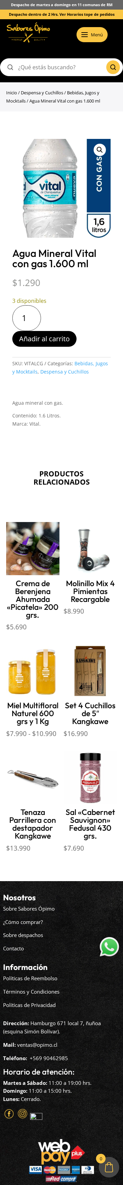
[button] (100, 150)
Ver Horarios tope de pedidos (86, 14)
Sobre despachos (23, 935)
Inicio (11, 93)
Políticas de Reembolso (30, 978)
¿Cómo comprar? (23, 922)
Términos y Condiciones (31, 991)
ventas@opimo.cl (37, 1044)
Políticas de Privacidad (29, 1005)
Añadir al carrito (44, 338)
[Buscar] (113, 67)
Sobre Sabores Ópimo (29, 908)
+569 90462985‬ (49, 1058)
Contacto (13, 948)
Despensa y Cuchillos (42, 93)
